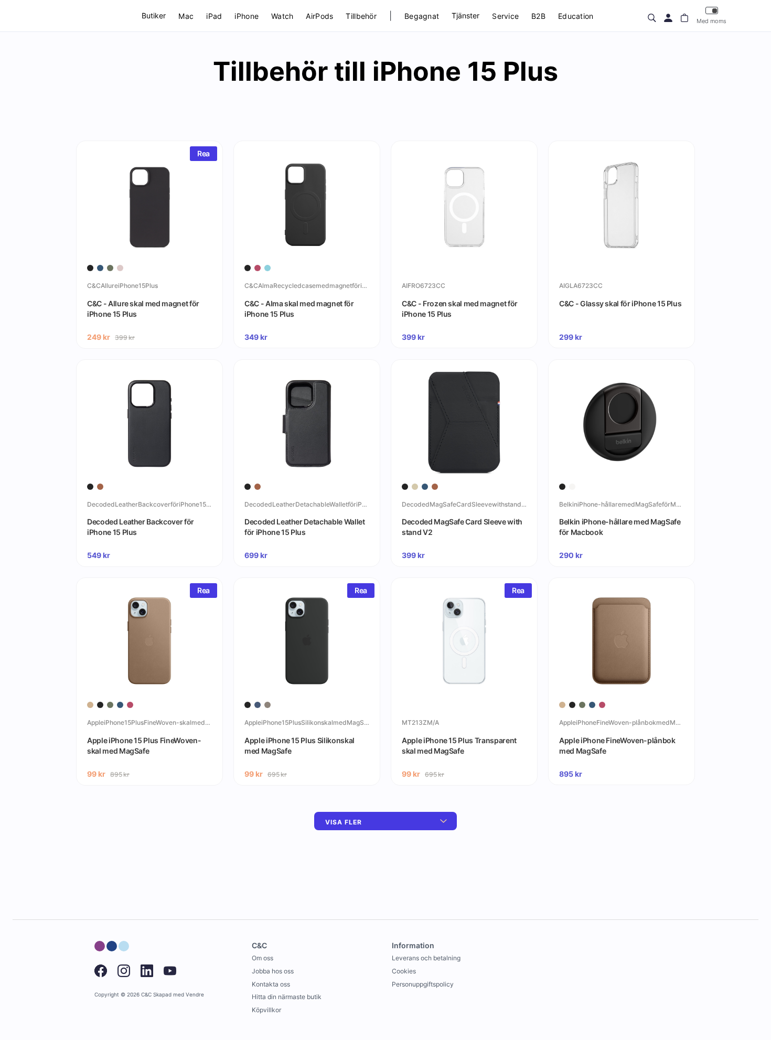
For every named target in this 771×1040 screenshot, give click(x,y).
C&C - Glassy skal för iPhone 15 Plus (620, 303)
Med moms (711, 21)
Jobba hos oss (273, 971)
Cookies (404, 971)
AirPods (319, 16)
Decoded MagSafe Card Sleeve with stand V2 (462, 527)
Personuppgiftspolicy (423, 984)
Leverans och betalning (426, 958)
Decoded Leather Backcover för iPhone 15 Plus (140, 527)
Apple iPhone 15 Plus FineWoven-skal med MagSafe (144, 745)
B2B (538, 16)
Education (576, 16)
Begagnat (421, 16)
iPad (214, 16)
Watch (282, 16)
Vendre (195, 995)
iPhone (246, 16)
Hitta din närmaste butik (287, 997)
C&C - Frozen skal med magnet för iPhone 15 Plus (460, 308)
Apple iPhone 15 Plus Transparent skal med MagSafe (459, 745)
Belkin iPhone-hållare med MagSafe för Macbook (619, 527)
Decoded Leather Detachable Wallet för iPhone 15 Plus (304, 527)
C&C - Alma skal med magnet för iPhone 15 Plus (299, 308)
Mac (186, 16)
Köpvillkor (266, 1010)
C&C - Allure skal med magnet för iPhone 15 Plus (143, 308)
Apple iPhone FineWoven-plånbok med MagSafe (617, 745)
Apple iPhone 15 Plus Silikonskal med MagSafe (299, 745)
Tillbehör (361, 16)
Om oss (262, 958)
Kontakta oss (271, 984)
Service (505, 16)
